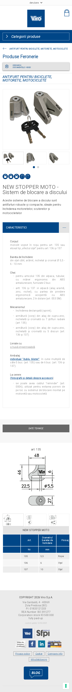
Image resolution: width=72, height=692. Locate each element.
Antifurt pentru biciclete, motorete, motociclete (38, 49)
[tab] (36, 227)
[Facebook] (32, 643)
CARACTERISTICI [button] (16, 227)
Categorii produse (26, 36)
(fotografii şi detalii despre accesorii (31, 378)
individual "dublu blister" (24, 359)
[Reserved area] (67, 12)
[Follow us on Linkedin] (41, 643)
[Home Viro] (36, 11)
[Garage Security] (54, 643)
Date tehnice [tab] (36, 428)
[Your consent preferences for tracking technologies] (66, 686)
